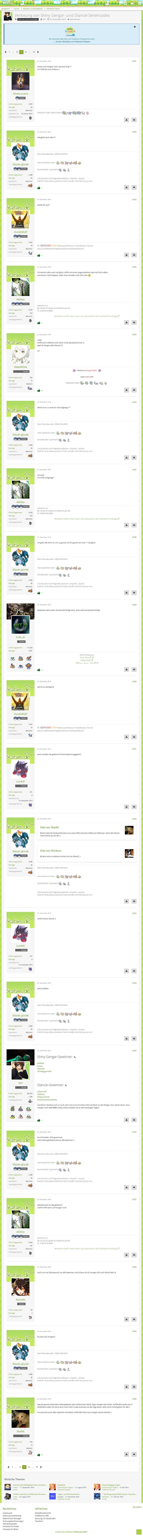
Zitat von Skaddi (49, 827)
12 (17, 52)
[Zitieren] (134, 120)
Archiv (15, 1490)
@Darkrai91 (42, 1091)
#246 (134, 402)
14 (26, 52)
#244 (134, 267)
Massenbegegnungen (111, 1485)
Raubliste (61, 1485)
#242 (134, 132)
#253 (134, 913)
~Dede (15, 1497)
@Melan (40, 1063)
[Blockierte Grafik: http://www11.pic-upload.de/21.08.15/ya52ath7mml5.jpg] (85, 316)
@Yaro (40, 1066)
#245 (134, 334)
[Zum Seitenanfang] (139, 1532)
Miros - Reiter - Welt (85, 663)
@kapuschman (43, 1097)
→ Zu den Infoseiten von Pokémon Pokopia (71, 41)
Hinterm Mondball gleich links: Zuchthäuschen (32, 1485)
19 (34, 52)
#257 (134, 1199)
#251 (134, 749)
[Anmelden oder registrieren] (132, 3)
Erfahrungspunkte (15, 104)
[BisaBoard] (7, 3)
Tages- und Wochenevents (68, 1494)
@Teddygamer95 (44, 1071)
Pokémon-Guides (64, 1490)
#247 (134, 469)
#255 (134, 1050)
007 (44, 19)
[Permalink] (75, 1056)
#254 (134, 983)
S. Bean (15, 1487)
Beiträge (12, 107)
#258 (134, 1267)
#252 (134, 819)
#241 (134, 61)
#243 (134, 199)
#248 (134, 537)
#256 (134, 1132)
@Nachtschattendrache (47, 1099)
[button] (139, 3)
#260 (134, 1399)
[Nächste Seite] (38, 52)
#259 (134, 1331)
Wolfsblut (105, 1497)
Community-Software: (71, 1532)
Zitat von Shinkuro (50, 850)
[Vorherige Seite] (6, 52)
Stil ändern (137, 1507)
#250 (134, 681)
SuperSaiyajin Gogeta (65, 1487)
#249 (134, 604)
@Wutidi (40, 1068)
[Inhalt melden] (126, 120)
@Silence (41, 1094)
